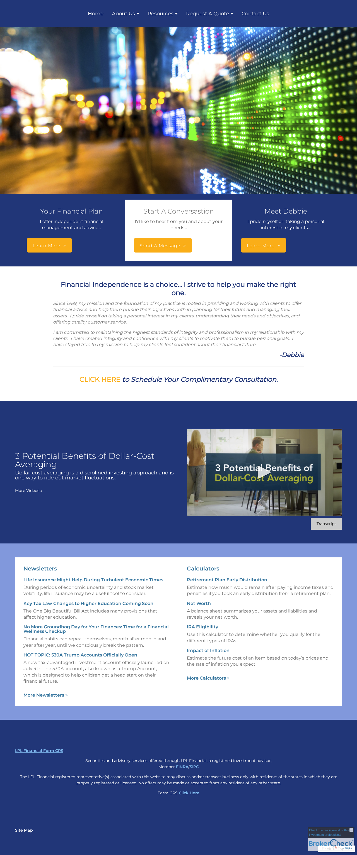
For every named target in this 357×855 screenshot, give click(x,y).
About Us (123, 14)
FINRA (182, 766)
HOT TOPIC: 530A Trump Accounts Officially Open (80, 655)
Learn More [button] (47, 245)
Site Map (24, 830)
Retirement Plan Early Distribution (227, 579)
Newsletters (40, 568)
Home (95, 14)
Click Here (189, 792)
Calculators (203, 568)
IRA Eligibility (202, 626)
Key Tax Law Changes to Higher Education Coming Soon (88, 603)
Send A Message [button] (160, 245)
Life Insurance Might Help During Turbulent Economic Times (93, 579)
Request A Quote (207, 14)
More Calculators (208, 678)
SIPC (194, 766)
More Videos (28, 491)
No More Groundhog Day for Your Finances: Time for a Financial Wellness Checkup (96, 629)
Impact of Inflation (208, 650)
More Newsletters (45, 695)
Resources (160, 14)
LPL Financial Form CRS (39, 750)
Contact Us (255, 14)
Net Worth (199, 603)
